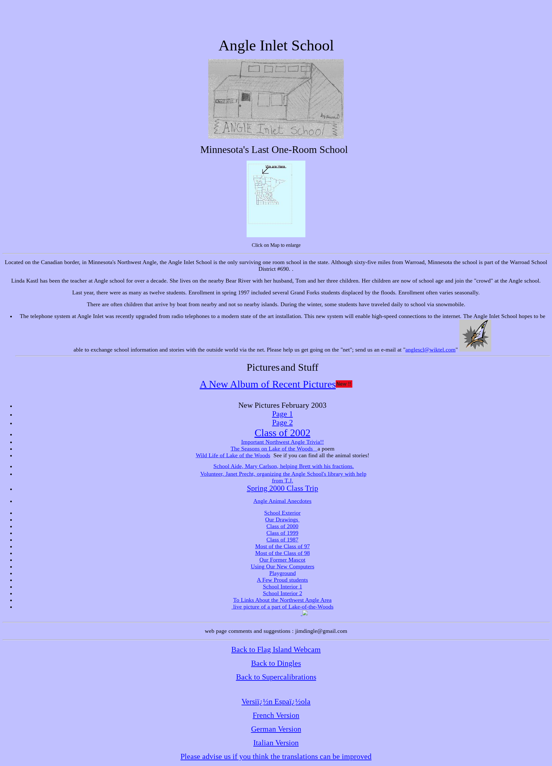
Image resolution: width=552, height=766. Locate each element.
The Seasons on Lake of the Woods (274, 448)
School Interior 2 (282, 593)
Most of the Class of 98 (282, 553)
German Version (276, 729)
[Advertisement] (276, 17)
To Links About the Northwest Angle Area (282, 600)
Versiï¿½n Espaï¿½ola (275, 701)
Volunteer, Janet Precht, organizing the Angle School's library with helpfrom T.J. (283, 477)
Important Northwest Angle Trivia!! (282, 442)
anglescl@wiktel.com (430, 349)
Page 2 (282, 422)
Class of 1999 (282, 533)
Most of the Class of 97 (282, 546)
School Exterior (282, 513)
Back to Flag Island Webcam (276, 649)
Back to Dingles (276, 663)
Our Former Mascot (282, 560)
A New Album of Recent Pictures (268, 384)
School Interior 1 (282, 586)
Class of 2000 (282, 526)
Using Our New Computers (282, 566)
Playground (282, 573)
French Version (276, 715)
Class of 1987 (282, 539)
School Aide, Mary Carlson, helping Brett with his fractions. (283, 466)
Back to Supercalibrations (276, 677)
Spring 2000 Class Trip (282, 488)
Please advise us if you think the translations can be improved (276, 756)
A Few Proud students (282, 580)
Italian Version (276, 743)
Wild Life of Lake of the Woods (233, 455)
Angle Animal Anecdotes (282, 501)
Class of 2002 (282, 432)
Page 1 (282, 414)
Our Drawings (282, 519)
